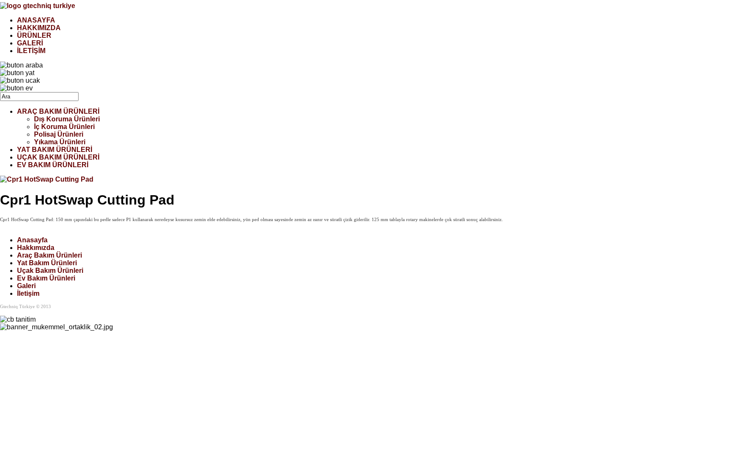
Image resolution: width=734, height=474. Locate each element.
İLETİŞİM (31, 50)
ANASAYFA (36, 20)
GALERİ (30, 43)
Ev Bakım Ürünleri (46, 278)
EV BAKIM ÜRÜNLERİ (52, 164)
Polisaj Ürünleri (58, 134)
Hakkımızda (35, 247)
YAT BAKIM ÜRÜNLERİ (54, 149)
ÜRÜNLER (34, 35)
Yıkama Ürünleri (59, 142)
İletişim (28, 293)
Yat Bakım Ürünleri (47, 262)
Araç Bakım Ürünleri (49, 255)
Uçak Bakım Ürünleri (50, 270)
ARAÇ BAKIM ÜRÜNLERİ (58, 111)
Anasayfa (32, 240)
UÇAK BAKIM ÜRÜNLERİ (58, 157)
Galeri (26, 285)
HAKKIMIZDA (39, 27)
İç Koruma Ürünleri (64, 126)
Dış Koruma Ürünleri (67, 119)
